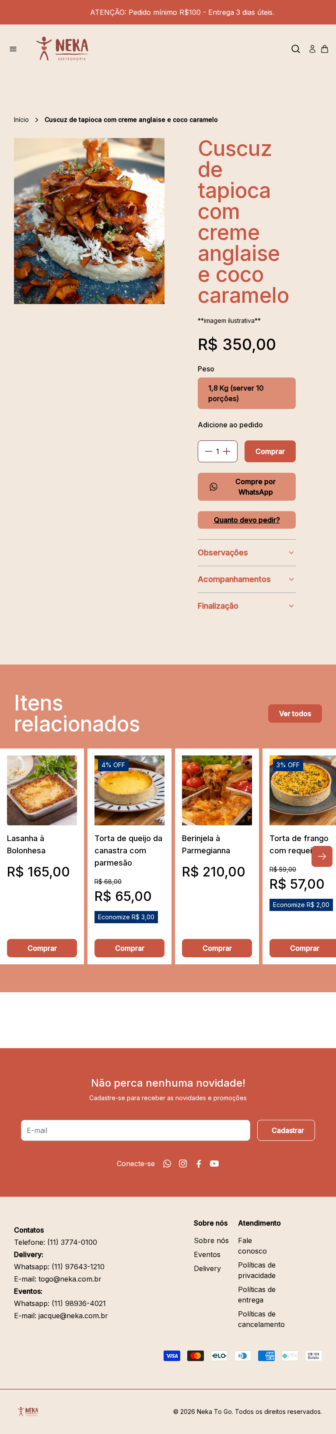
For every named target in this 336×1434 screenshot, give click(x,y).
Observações (223, 552)
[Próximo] (322, 856)
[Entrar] (312, 49)
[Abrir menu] (13, 49)
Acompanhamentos (234, 579)
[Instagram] (183, 1163)
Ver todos (295, 713)
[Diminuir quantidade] (208, 451)
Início (21, 119)
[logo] (65, 48)
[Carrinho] (324, 49)
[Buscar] (295, 49)
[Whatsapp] (167, 1163)
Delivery (207, 1268)
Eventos (207, 1254)
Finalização (218, 605)
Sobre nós (211, 1240)
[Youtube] (214, 1163)
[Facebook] (198, 1163)
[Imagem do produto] (42, 790)
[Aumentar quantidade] (226, 451)
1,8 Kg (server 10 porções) (236, 393)
